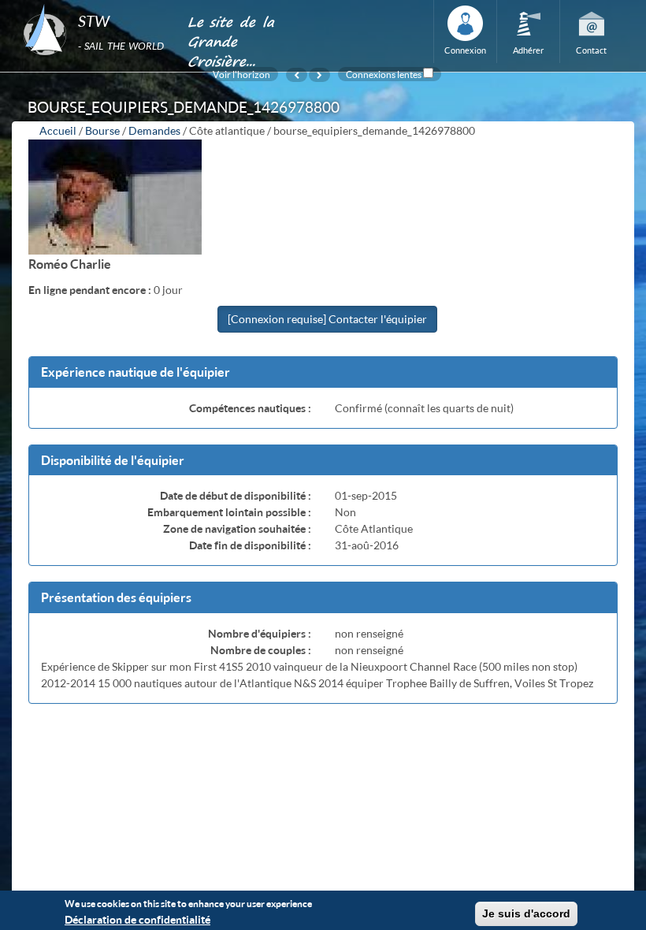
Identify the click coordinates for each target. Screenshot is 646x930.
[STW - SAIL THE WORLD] (96, 4)
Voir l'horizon (241, 74)
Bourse (102, 130)
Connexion (465, 50)
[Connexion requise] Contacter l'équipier (327, 319)
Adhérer (528, 50)
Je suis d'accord (526, 913)
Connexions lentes (383, 74)
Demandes (154, 130)
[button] (323, 372)
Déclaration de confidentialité (137, 919)
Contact (591, 50)
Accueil (57, 130)
